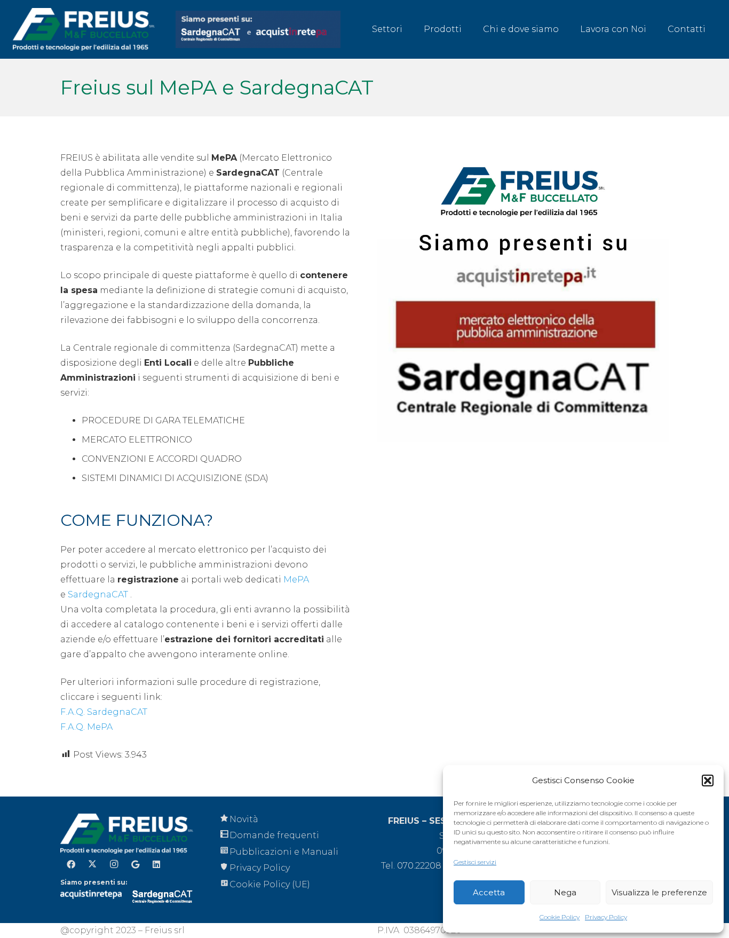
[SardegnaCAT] (162, 896)
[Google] (135, 864)
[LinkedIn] (156, 864)
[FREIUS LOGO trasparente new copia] (84, 29)
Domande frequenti (274, 835)
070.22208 (419, 866)
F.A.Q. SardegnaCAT (103, 712)
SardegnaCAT (98, 594)
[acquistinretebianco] (91, 897)
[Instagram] (113, 864)
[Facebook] (71, 864)
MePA (296, 579)
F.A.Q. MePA (86, 727)
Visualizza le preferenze (659, 892)
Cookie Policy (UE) (269, 884)
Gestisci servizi (475, 862)
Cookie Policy (560, 917)
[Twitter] (92, 864)
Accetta (489, 892)
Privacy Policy (606, 917)
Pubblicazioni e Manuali (283, 852)
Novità (243, 819)
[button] (707, 780)
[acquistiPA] (258, 29)
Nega (565, 892)
